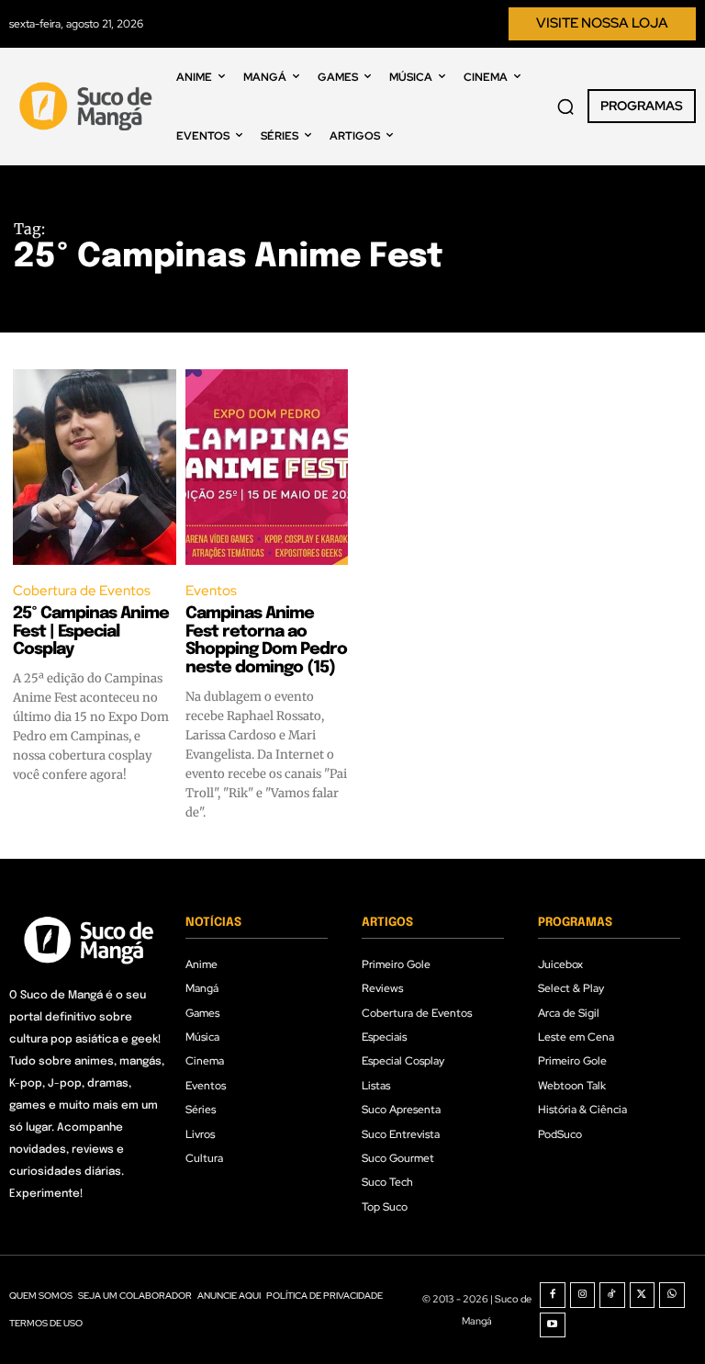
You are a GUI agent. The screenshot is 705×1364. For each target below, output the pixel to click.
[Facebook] (552, 1295)
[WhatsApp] (672, 1295)
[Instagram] (583, 1295)
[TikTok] (612, 1295)
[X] (642, 1295)
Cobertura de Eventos (82, 590)
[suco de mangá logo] (88, 106)
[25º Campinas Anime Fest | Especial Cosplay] (94, 467)
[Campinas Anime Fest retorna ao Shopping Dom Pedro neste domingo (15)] (267, 467)
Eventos (211, 590)
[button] (565, 107)
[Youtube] (552, 1325)
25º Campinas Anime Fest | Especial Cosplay (91, 632)
